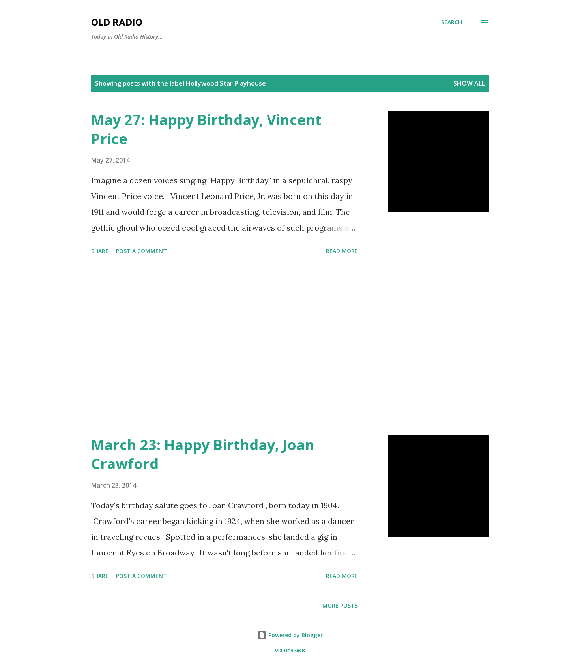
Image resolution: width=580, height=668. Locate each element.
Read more (342, 251)
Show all (469, 83)
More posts (340, 605)
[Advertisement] (224, 346)
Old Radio (116, 21)
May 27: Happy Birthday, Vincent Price (206, 129)
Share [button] (100, 251)
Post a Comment (141, 251)
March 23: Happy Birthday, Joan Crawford (202, 454)
